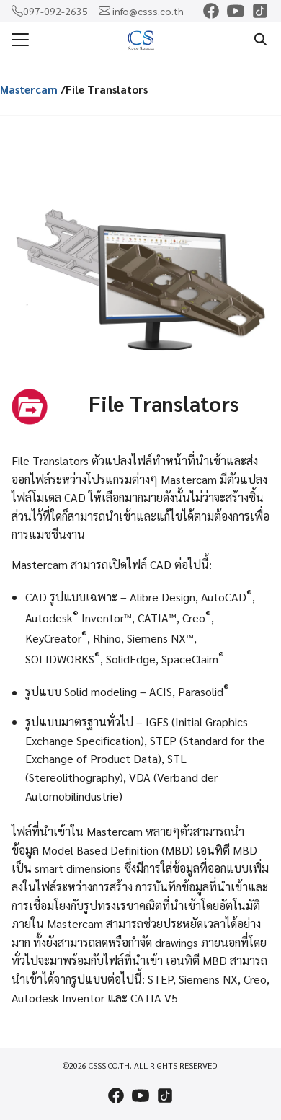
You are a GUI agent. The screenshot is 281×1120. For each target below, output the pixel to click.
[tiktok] (260, 10)
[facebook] (211, 10)
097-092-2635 (55, 10)
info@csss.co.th (148, 10)
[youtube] (235, 10)
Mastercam (29, 89)
